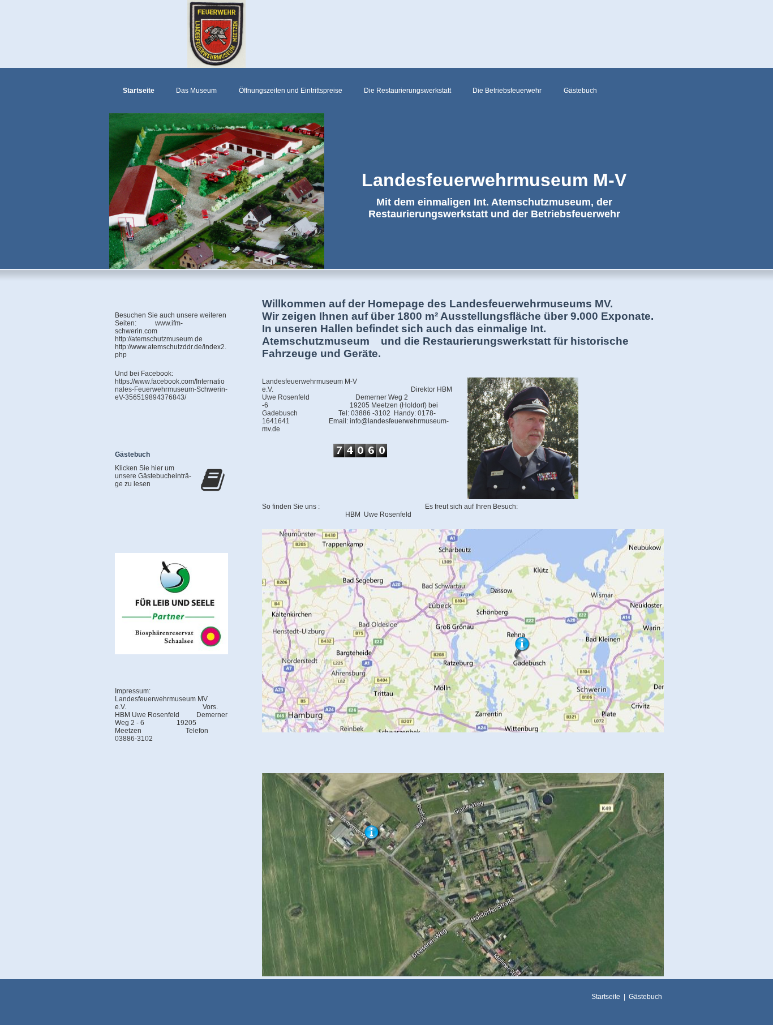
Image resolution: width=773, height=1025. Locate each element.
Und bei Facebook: (144, 374)
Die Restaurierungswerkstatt (407, 91)
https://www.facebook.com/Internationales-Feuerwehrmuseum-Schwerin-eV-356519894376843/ (171, 385)
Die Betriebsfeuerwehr (507, 91)
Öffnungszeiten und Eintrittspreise (290, 91)
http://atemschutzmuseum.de (159, 339)
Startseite (138, 91)
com (161, 331)
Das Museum (196, 91)
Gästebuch (580, 91)
